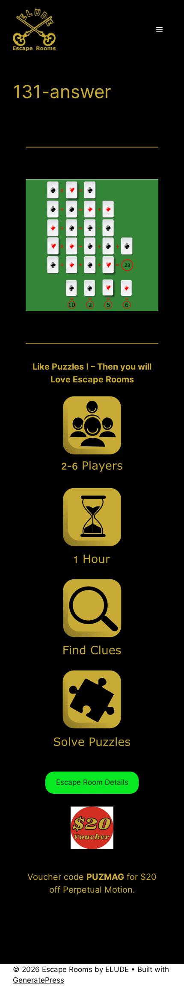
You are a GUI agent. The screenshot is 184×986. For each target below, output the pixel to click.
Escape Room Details (92, 782)
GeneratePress (38, 980)
